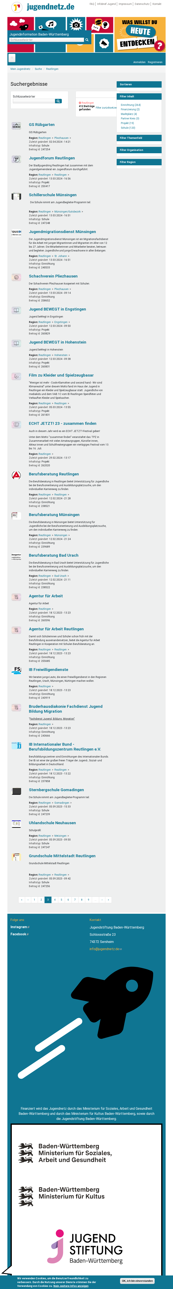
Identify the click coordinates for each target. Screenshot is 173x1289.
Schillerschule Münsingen (53, 194)
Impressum (125, 4)
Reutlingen (45, 138)
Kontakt (157, 4)
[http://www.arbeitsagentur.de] (17, 475)
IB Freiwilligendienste (48, 669)
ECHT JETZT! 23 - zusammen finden (62, 423)
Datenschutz (142, 4)
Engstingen (61, 322)
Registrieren (155, 62)
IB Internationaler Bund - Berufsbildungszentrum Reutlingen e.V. (65, 747)
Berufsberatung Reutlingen (54, 474)
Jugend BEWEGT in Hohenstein (57, 342)
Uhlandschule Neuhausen (52, 822)
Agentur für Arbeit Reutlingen (56, 629)
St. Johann (60, 256)
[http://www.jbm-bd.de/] (17, 707)
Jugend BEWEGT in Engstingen (57, 309)
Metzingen (60, 835)
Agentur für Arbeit (46, 595)
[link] (98, 94)
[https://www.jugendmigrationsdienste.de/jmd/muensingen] (17, 233)
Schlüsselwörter (24, 96)
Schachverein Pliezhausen (53, 276)
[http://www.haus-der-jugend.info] (17, 159)
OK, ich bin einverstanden (137, 1280)
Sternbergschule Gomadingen (56, 789)
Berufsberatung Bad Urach (53, 555)
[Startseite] (17, 7)
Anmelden (139, 62)
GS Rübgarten (42, 124)
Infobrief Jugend (106, 4)
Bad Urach (60, 575)
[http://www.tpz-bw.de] (17, 424)
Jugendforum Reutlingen (52, 158)
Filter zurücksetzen (107, 107)
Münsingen (60, 535)
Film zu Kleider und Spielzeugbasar (61, 375)
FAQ (92, 4)
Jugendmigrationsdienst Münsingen (62, 231)
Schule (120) (128, 127)
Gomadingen (61, 802)
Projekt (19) (127, 123)
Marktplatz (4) (129, 114)
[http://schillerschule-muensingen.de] (17, 196)
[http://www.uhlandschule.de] (17, 824)
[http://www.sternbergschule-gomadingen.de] (17, 791)
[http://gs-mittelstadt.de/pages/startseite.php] (17, 857)
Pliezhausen (61, 138)
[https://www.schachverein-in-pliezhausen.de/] (17, 277)
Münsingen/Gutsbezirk (67, 211)
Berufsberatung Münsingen (54, 514)
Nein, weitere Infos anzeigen (70, 1286)
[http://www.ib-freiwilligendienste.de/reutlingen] (17, 671)
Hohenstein (61, 355)
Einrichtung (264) (131, 105)
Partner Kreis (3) (130, 118)
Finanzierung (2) (130, 109)
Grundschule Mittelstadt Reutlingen (62, 855)
